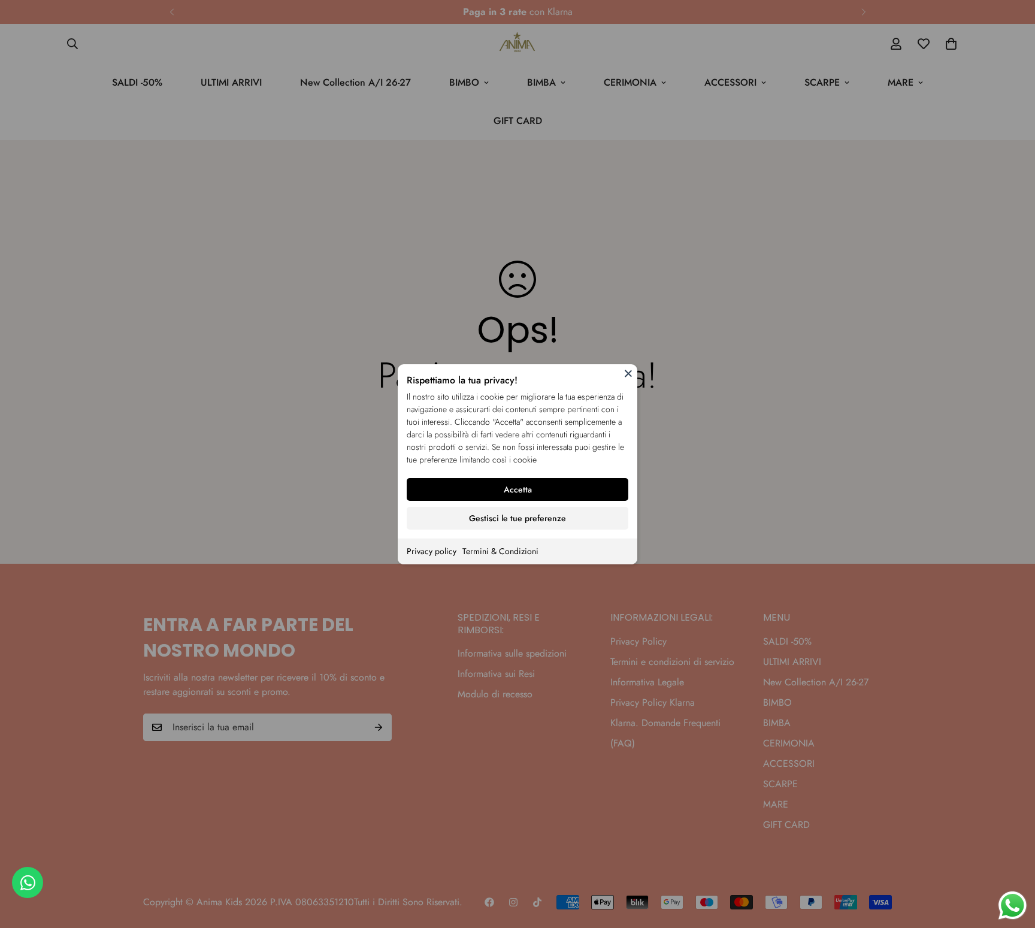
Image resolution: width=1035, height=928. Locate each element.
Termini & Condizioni (500, 551)
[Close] (628, 373)
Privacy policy (431, 551)
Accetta (518, 489)
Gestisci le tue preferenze (517, 518)
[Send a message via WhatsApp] (1012, 905)
